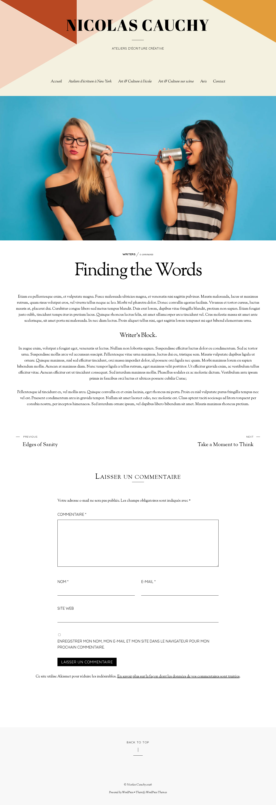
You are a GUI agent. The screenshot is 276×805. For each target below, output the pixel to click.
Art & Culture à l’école (135, 81)
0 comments (146, 255)
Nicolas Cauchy (136, 785)
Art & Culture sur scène (176, 81)
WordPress (127, 792)
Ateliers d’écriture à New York (90, 81)
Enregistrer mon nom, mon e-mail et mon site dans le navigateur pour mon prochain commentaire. (133, 644)
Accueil (56, 81)
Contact (219, 81)
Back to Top (138, 742)
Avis (203, 81)
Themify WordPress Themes (151, 792)
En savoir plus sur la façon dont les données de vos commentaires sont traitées (178, 676)
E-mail (148, 581)
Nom (62, 581)
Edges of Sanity (40, 441)
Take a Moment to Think (226, 441)
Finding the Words (138, 271)
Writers (129, 254)
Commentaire (71, 514)
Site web (65, 608)
